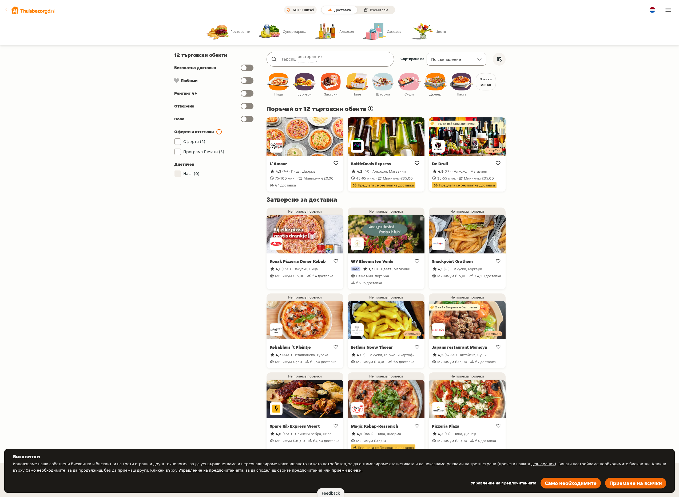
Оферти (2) (194, 141)
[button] (29, 10)
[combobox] (335, 59)
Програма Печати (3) (203, 151)
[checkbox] (279, 85)
